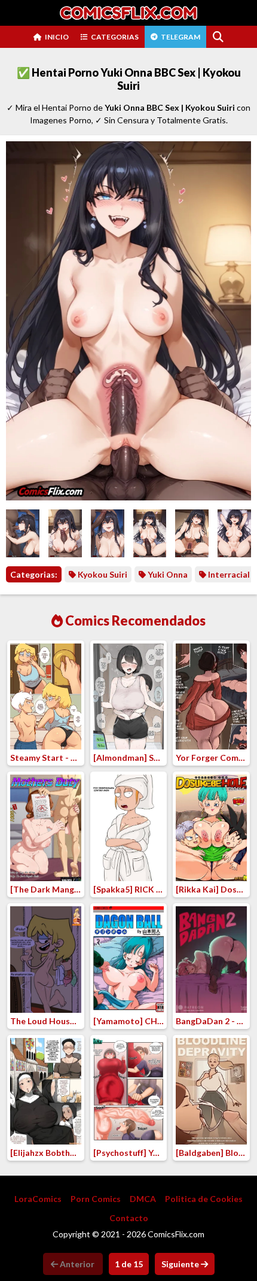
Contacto (128, 1218)
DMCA (143, 1199)
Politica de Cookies (204, 1199)
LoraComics (38, 1199)
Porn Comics (96, 1199)
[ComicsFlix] (128, 13)
